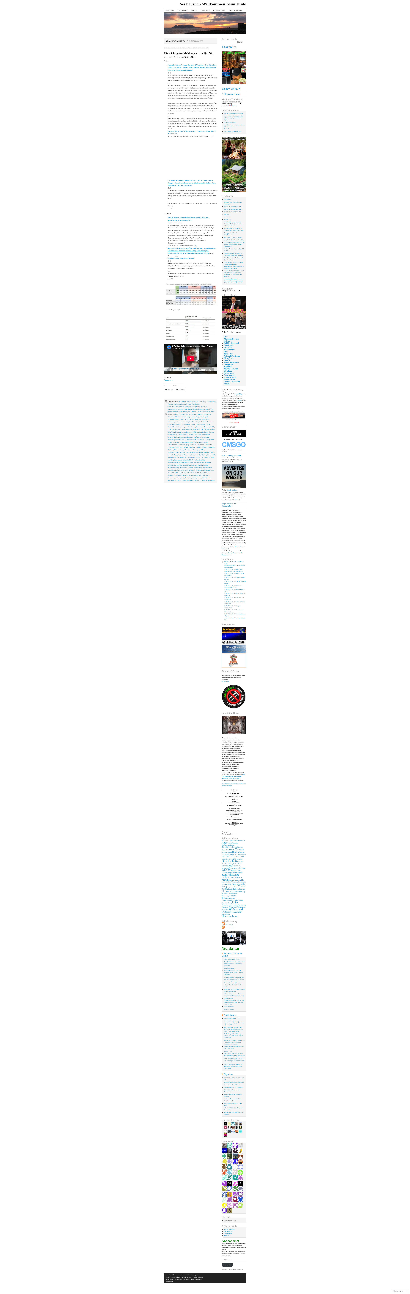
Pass (181, 455)
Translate (234, 106)
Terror (232, 895)
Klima (238, 870)
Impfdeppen (182, 437)
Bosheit (201, 422)
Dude (226, 336)
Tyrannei (182, 473)
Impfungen (197, 437)
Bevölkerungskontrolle (174, 422)
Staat (234, 891)
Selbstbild (171, 465)
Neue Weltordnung (192, 452)
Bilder (189, 401)
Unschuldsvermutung (196, 473)
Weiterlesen (168, 380)
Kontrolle (193, 445)
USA (208, 473)
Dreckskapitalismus (179, 404)
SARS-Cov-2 (191, 460)
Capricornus (229, 345)
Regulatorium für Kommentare (229, 504)
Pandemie (170, 455)
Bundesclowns (208, 422)
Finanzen (178, 432)
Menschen (201, 409)
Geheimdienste (203, 432)
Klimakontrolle (179, 407)
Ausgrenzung (207, 414)
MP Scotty (228, 353)
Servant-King (178, 465)
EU (236, 854)
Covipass (184, 427)
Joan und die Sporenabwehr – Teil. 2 (233, 209)
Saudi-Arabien (200, 460)
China (230, 849)
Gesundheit (240, 861)
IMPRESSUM (228, 1233)
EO (202, 429)
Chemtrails (224, 850)
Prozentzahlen (172, 457)
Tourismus (199, 470)
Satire (228, 888)
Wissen (233, 912)
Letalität (185, 447)
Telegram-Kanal (231, 94)
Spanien (205, 465)
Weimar (208, 478)
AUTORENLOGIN (229, 1229)
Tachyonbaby (229, 349)
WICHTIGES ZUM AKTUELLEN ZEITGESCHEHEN (180, 48)
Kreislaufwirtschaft (173, 447)
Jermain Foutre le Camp (232, 954)
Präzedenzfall (211, 455)
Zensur (184, 480)
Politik (228, 884)
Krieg (236, 874)
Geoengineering (172, 434)
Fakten (228, 857)
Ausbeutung (226, 845)
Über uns (205, 10)
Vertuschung (171, 478)
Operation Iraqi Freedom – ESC (232, 1018)
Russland (237, 887)
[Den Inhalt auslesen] (222, 953)
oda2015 (226, 561)
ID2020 (176, 437)
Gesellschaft (229, 861)
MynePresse (229, 358)
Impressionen (205, 437)
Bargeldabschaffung (173, 419)
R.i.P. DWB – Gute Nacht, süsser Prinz (234, 240)
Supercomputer (207, 468)
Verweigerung (180, 478)
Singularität (186, 465)
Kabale (195, 440)
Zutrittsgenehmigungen (194, 480)
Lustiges (180, 409)
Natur (206, 409)
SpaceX (200, 465)
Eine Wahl (226, 214)
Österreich (178, 417)
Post (196, 455)
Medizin (195, 409)
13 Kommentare (211, 401)
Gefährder (195, 432)
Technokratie (171, 470)
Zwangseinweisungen (208, 480)
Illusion (239, 866)
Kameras (201, 440)
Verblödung (235, 905)
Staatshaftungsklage (173, 468)
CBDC (169, 424)
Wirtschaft (178, 480)
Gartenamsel (229, 375)
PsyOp (198, 457)
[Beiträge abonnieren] (223, 924)
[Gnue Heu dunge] (234, 667)
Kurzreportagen (172, 409)
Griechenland (206, 434)
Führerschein (211, 429)
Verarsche (170, 475)
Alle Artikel (235, 10)
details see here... (232, 490)
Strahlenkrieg (198, 468)
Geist (237, 856)
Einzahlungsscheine (186, 429)
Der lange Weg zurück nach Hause (232, 131)
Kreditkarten (208, 445)
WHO (226, 910)
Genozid (211, 432)
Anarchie (242, 841)
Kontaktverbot (203, 442)
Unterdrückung (227, 903)
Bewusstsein (182, 401)
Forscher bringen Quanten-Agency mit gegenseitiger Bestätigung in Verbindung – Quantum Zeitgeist (234, 1023)
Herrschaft (226, 865)
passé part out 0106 (229, 1009)
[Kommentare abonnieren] (223, 928)
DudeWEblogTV (231, 88)
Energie (231, 854)
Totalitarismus (228, 897)
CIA (233, 850)
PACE (213, 452)
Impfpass (190, 437)
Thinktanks (191, 470)
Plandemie (187, 455)
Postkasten (219, 10)
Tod (236, 896)
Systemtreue (227, 217)
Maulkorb (170, 450)
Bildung (193, 401)
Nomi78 (227, 360)
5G (179, 414)
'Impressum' (225, 549)
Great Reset (197, 434)
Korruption (188, 407)
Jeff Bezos (190, 440)
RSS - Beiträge (229, 924)
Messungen (196, 450)
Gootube (190, 434)
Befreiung (198, 419)
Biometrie (195, 422)
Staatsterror (183, 468)
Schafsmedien (236, 889)
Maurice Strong (179, 450)
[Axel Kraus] (234, 644)
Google (231, 863)
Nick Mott (228, 347)
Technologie (180, 470)
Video (194, 10)
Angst (225, 842)
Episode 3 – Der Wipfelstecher (231, 1085)
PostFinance (202, 455)
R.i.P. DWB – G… (229, 569)
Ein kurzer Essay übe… (230, 565)
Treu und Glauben (173, 473)
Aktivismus (192, 414)
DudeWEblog (238, 394)
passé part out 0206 (229, 1006)
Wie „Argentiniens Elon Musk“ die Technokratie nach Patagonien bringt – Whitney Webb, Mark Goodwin (233, 1029)
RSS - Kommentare (230, 928)
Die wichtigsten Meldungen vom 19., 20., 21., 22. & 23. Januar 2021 (188, 55)
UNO (187, 473)
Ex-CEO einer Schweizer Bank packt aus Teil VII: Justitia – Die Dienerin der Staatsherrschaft (234, 244)
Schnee (190, 462)
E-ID (169, 429)
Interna (232, 868)
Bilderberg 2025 (228, 219)
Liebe (235, 877)
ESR (205, 429)
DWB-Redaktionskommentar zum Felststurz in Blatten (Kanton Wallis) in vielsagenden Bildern (233, 224)
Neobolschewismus (173, 452)
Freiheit (188, 404)
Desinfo (230, 852)
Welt (223, 910)
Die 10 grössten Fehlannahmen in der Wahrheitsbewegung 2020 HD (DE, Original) (233, 118)
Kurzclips (204, 407)
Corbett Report (195, 424)
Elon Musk (196, 429)
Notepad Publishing (232, 355)
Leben (226, 877)
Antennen (199, 414)
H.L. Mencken (225, 681)
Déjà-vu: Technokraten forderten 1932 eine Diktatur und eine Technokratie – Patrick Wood (233, 1066)
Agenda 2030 (232, 841)
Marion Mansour (231, 368)
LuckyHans (228, 364)
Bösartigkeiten (189, 419)
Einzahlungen (175, 429)
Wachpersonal (197, 478)
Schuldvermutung (198, 462)
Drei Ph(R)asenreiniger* (230, 968)
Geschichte (239, 859)
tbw (196, 246)
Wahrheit (232, 906)
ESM (226, 351)
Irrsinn (242, 867)
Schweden (208, 462)
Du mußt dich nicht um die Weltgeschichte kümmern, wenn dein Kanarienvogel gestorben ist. (234, 963)
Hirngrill (170, 437)
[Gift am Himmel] (234, 652)
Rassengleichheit (209, 457)
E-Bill (212, 427)
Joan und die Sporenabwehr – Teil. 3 (233, 206)
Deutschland (199, 427)
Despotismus (191, 427)
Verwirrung (188, 478)
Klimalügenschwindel (186, 442)
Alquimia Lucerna (231, 338)
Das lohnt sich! (227, 1265)
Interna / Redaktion (232, 381)
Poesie (223, 884)
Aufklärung (235, 843)
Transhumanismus (208, 470)
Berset (203, 419)
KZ (181, 447)
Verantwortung (226, 905)
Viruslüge (225, 907)
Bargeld (205, 417)
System (225, 893)
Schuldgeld (186, 412)
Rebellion (170, 460)
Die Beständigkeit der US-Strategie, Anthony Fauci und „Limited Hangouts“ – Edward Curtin (234, 1035)
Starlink (190, 468)
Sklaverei (194, 465)
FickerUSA (171, 432)
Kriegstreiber (196, 407)
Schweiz (193, 412)
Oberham (228, 370)
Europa (244, 854)
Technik (199, 412)
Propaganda (238, 884)
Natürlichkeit (225, 882)
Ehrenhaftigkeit (227, 199)
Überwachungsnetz (196, 417)
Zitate (213, 412)
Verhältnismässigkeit (194, 475)
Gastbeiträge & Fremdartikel (230, 378)
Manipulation (188, 409)
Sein (243, 889)
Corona (203, 424)
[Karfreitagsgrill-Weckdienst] (234, 632)
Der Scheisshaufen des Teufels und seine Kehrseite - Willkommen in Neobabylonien (234, 127)
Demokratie (225, 852)
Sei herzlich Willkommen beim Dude (213, 4)
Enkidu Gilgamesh (231, 343)
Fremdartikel (195, 404)
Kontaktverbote (172, 445)
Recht (180, 412)
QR (202, 457)
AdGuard (237, 500)
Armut (230, 843)
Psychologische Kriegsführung (186, 457)
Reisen (185, 460)
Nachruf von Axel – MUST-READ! (233, 237)
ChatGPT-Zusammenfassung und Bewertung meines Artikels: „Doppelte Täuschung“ (233, 972)
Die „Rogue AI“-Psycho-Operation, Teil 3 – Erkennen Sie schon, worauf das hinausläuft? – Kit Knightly (234, 1042)
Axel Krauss (230, 1014)
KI (205, 440)
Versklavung (205, 475)
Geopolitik (171, 407)
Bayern (182, 419)
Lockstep (198, 447)
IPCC (184, 440)
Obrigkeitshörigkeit (204, 452)
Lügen (240, 878)
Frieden (232, 857)
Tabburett (228, 366)
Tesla (185, 470)
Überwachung (186, 417)
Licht (231, 877)
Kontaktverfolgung (183, 445)
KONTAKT (227, 1235)
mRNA (202, 450)
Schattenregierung (173, 462)
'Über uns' (238, 547)
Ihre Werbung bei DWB (231, 455)
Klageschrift (210, 440)
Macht (225, 879)
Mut (242, 880)
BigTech (188, 422)
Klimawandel (238, 872)
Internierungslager (173, 440)
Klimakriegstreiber (173, 442)
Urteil (205, 473)
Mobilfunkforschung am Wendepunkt (233, 1087)
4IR (176, 414)
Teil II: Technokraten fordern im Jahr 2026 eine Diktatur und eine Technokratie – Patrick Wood (234, 1060)
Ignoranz (233, 865)
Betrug (208, 419)
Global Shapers (182, 434)
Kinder (233, 870)
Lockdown (192, 447)
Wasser (240, 907)
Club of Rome (176, 424)
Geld (242, 856)
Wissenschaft (206, 412)
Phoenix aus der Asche (229, 122)
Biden (184, 422)
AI (187, 414)
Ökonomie (171, 417)
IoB (180, 440)
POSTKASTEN (228, 1231)
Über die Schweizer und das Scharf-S (233, 113)
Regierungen (178, 460)
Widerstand (171, 480)
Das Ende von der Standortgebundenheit (234, 1082)
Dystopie (207, 427)
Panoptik (177, 455)
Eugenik (239, 854)
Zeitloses (183, 10)
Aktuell (170, 10)
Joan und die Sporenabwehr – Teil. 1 (233, 211)
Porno (193, 455)
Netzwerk (183, 452)
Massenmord (211, 447)
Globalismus (225, 864)
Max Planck (188, 450)
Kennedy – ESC (228, 1051)
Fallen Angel (229, 373)
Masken (204, 447)
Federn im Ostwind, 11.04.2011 (232, 959)
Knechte (195, 442)
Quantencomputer (173, 412)
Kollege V (228, 341)
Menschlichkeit (237, 880)
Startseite (229, 46)
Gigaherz (228, 1074)
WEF (203, 478)
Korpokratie (200, 445)
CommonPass (186, 424)
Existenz (224, 857)
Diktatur (225, 854)
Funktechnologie (187, 432)
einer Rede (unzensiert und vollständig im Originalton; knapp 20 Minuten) (233, 776)
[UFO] (234, 639)
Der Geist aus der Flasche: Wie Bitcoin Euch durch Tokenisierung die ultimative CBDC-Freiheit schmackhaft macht (234, 281)
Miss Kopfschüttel (231, 362)
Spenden (239, 400)
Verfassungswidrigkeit (181, 475)
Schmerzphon (183, 462)
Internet (237, 868)
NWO (211, 409)
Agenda (183, 414)
